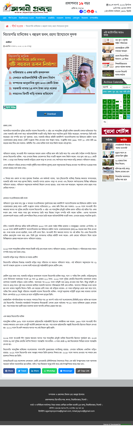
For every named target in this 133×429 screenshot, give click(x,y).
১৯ (114, 111)
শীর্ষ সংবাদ (12, 18)
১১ (110, 106)
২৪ (105, 116)
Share (10, 371)
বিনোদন (85, 18)
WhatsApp (51, 371)
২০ (117, 111)
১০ (105, 106)
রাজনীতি (51, 18)
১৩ (117, 106)
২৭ (117, 116)
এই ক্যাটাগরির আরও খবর (114, 34)
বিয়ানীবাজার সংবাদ (26, 18)
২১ (121, 111)
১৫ (125, 106)
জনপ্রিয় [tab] (124, 139)
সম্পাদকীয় (94, 18)
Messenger (67, 371)
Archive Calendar (113, 82)
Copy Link (85, 371)
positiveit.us (126, 424)
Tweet (23, 371)
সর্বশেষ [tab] (109, 139)
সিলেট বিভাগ (41, 18)
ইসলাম (68, 18)
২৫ (109, 116)
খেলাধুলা (76, 18)
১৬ (128, 106)
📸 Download (50, 114)
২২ (125, 111)
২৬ (113, 116)
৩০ (128, 116)
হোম (4, 18)
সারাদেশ (60, 18)
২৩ (128, 111)
